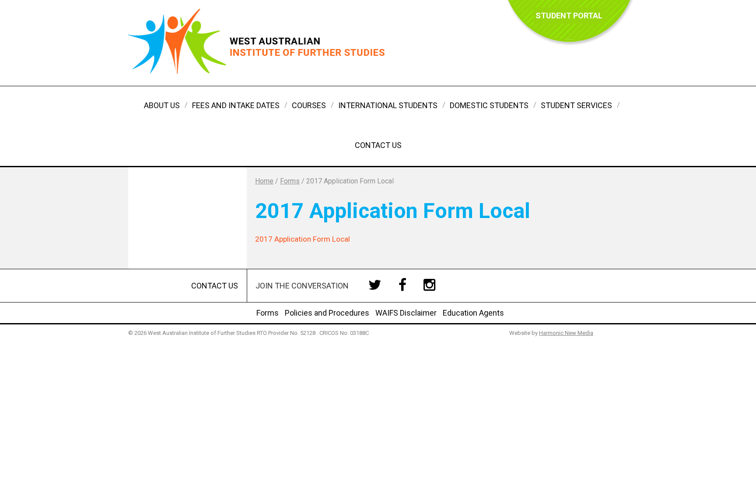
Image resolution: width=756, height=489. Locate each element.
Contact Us (378, 145)
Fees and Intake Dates (236, 105)
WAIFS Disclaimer (406, 312)
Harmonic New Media (566, 333)
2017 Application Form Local (302, 239)
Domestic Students (489, 105)
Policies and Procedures (327, 312)
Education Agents (473, 312)
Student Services (576, 105)
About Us (162, 105)
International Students (388, 105)
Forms (267, 312)
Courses (309, 105)
